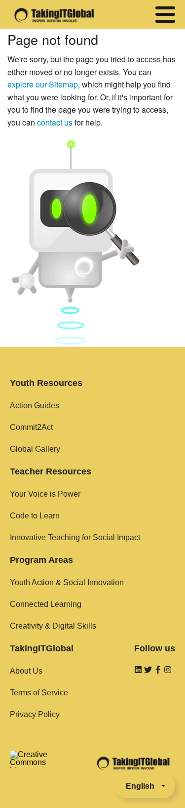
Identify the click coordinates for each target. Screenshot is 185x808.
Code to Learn (35, 515)
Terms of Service (39, 692)
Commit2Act (31, 427)
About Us (26, 671)
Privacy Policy (35, 714)
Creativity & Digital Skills (53, 626)
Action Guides (34, 405)
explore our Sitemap (42, 84)
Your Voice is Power (45, 494)
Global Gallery (35, 449)
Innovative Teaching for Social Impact (75, 537)
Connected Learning (45, 604)
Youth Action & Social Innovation (67, 582)
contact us (55, 122)
